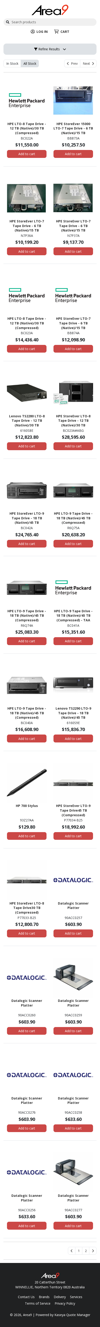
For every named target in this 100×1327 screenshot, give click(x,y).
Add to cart (26, 154)
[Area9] (50, 9)
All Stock (29, 63)
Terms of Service (37, 1303)
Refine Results (48, 49)
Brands (44, 1297)
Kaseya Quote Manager (72, 1315)
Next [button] (87, 63)
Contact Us (26, 1297)
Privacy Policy (65, 1303)
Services (76, 1297)
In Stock (12, 63)
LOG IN (42, 31)
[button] (78, 1251)
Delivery (60, 1297)
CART (64, 31)
